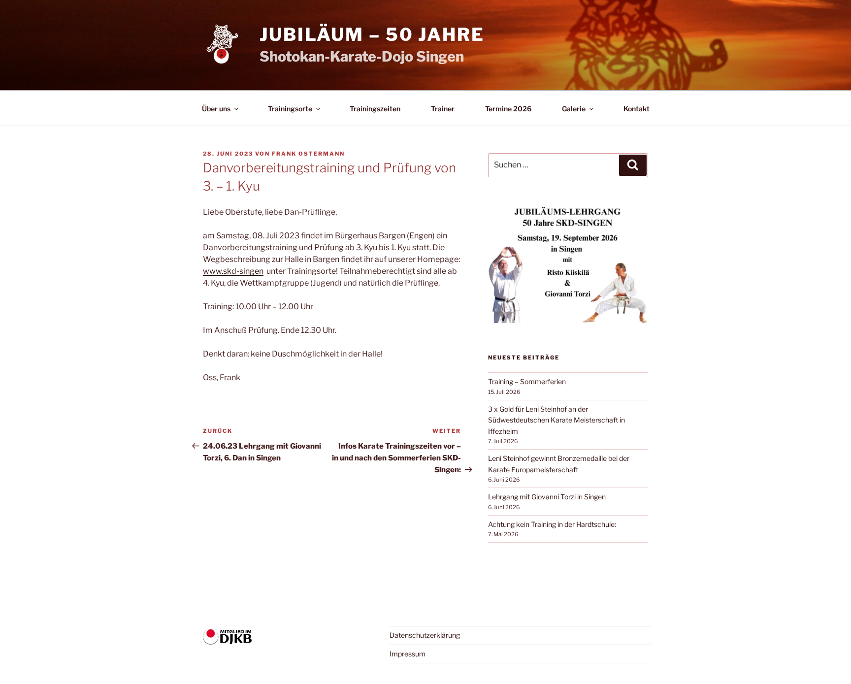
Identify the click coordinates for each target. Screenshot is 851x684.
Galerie (574, 108)
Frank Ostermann (308, 153)
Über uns (216, 108)
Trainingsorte (290, 108)
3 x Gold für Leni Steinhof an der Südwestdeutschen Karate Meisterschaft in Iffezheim (556, 420)
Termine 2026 (508, 108)
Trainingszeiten (375, 108)
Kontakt (636, 108)
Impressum (408, 654)
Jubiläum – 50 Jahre (372, 34)
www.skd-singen (233, 271)
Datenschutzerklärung (425, 635)
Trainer (443, 108)
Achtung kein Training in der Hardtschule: (552, 524)
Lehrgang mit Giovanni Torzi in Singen (547, 496)
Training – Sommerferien (527, 381)
